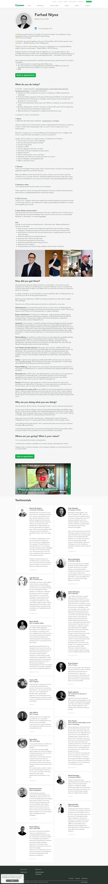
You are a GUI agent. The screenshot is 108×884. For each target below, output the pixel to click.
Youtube (60, 1)
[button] (31, 5)
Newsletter (80, 1)
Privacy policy (84, 882)
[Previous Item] (18, 263)
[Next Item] (89, 263)
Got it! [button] (12, 880)
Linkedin (54, 1)
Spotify (65, 1)
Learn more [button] (18, 877)
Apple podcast (72, 1)
